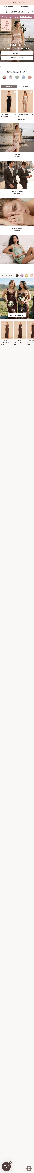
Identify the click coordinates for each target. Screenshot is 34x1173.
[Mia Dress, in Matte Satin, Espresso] (7, 330)
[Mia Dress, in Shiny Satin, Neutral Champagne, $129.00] (25, 101)
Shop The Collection (17, 315)
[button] (6, 1166)
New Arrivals (6, 65)
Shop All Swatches (26, 16)
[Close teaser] (10, 1162)
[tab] (9, 86)
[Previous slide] (2, 2)
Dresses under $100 (19, 65)
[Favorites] (28, 12)
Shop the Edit (17, 53)
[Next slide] (32, 2)
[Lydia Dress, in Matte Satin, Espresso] (20, 330)
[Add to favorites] (15, 92)
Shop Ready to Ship (16, 58)
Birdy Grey (8, 7)
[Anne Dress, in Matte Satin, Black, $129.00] (8, 101)
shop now (19, 3)
